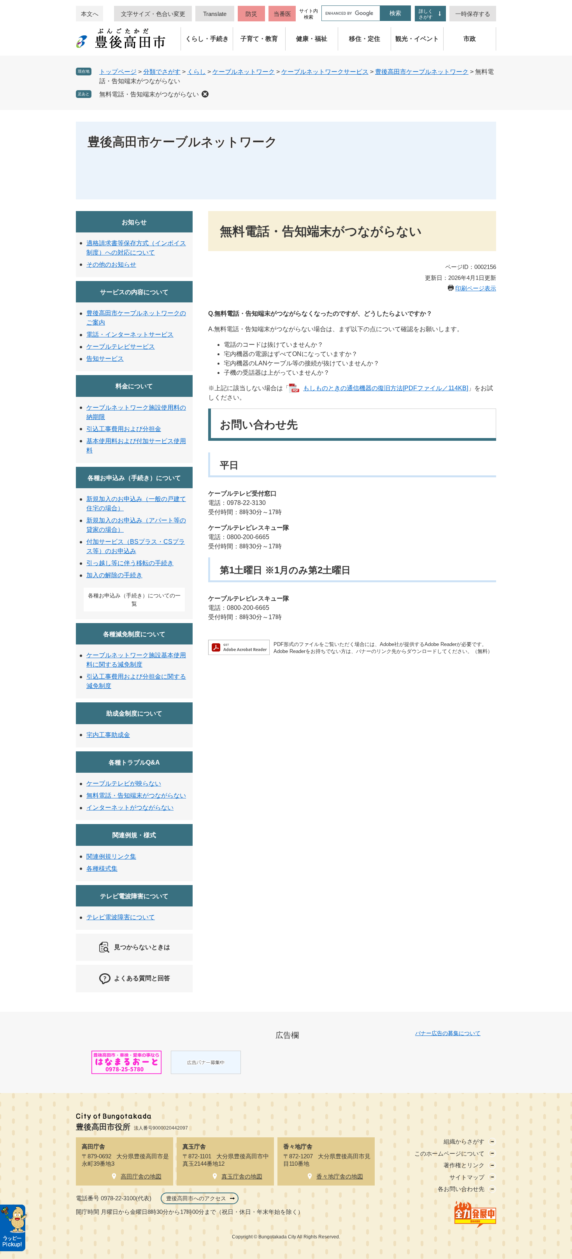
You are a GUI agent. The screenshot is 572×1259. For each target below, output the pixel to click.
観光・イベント (417, 38)
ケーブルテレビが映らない (123, 783)
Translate (214, 13)
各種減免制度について (134, 634)
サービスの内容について (134, 292)
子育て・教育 (259, 38)
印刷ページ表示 (475, 288)
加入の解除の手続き (114, 575)
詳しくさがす (426, 14)
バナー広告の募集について (448, 1033)
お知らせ (134, 222)
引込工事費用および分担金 (123, 429)
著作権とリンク (464, 1165)
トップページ (118, 71)
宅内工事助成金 (108, 735)
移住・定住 (364, 38)
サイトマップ (466, 1177)
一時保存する (472, 13)
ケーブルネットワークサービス (324, 71)
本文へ (89, 13)
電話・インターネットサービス (130, 334)
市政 (469, 38)
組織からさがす (464, 1141)
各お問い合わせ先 (461, 1189)
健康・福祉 (311, 38)
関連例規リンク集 (111, 856)
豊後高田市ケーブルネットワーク (421, 71)
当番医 (282, 13)
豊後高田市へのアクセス (196, 1198)
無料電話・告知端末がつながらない (149, 94)
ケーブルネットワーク (243, 71)
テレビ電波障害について (134, 896)
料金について (134, 386)
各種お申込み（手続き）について (134, 478)
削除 (205, 94)
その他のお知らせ (111, 264)
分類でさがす (162, 71)
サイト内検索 (308, 14)
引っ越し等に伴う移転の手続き (130, 563)
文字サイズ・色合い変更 (153, 13)
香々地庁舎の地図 (339, 1176)
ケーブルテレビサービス (120, 346)
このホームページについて (449, 1153)
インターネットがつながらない (130, 807)
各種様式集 (102, 868)
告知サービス (105, 358)
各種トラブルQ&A (134, 762)
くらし (196, 71)
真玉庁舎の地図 (241, 1176)
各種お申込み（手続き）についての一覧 (134, 599)
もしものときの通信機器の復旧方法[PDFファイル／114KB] (385, 388)
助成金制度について (134, 713)
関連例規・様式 (134, 835)
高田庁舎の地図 (141, 1176)
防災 (251, 13)
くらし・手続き (207, 38)
